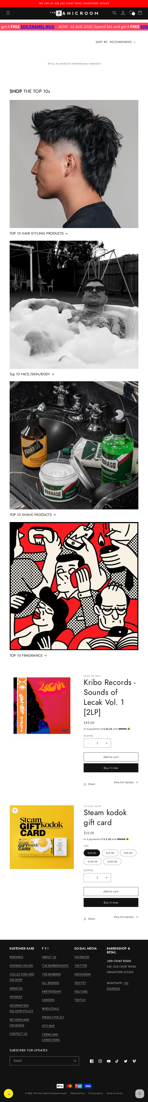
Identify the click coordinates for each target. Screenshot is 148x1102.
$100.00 (93, 861)
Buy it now (111, 768)
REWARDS (16, 957)
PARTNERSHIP (51, 991)
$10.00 (92, 853)
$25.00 (110, 853)
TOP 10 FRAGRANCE (26, 655)
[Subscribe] (74, 1060)
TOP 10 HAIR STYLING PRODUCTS (37, 233)
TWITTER (80, 966)
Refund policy (78, 1093)
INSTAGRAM (82, 974)
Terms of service (115, 1093)
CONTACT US (18, 1034)
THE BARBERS (51, 974)
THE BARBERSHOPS (55, 966)
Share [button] (91, 784)
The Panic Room (41, 1093)
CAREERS (48, 1000)
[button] (8, 13)
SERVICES (16, 988)
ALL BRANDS (50, 983)
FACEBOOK (81, 957)
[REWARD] (8, 1093)
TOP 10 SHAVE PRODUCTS (31, 515)
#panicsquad (60, 1093)
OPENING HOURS (21, 966)
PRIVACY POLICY (53, 1017)
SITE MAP (48, 1026)
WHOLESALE (50, 1008)
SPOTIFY (80, 983)
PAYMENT (16, 997)
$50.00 (128, 853)
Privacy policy (95, 1093)
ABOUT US (49, 957)
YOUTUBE (80, 991)
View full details (124, 782)
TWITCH (80, 1000)
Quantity (88, 735)
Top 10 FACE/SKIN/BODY (30, 374)
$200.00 (112, 861)
